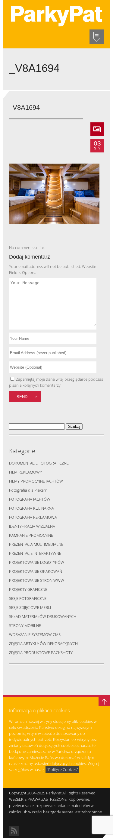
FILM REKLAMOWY (25, 472)
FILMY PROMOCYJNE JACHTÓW (36, 481)
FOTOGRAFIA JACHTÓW (29, 499)
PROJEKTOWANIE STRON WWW (36, 580)
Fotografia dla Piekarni (29, 490)
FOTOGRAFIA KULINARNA (31, 508)
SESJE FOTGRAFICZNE (27, 598)
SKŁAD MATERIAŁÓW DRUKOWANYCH (42, 616)
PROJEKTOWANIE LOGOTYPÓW (36, 562)
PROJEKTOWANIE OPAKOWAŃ (35, 571)
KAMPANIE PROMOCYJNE (31, 535)
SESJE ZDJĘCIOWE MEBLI (30, 607)
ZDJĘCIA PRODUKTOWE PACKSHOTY (41, 652)
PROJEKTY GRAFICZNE (28, 589)
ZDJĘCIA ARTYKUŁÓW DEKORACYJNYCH (43, 643)
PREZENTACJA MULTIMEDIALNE (36, 544)
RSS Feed (14, 831)
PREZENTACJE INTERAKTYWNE (35, 553)
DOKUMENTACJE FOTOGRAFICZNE (39, 463)
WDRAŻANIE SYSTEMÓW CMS (35, 634)
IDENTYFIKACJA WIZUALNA (32, 526)
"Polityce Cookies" (62, 769)
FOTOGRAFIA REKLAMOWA (33, 517)
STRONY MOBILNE (25, 625)
